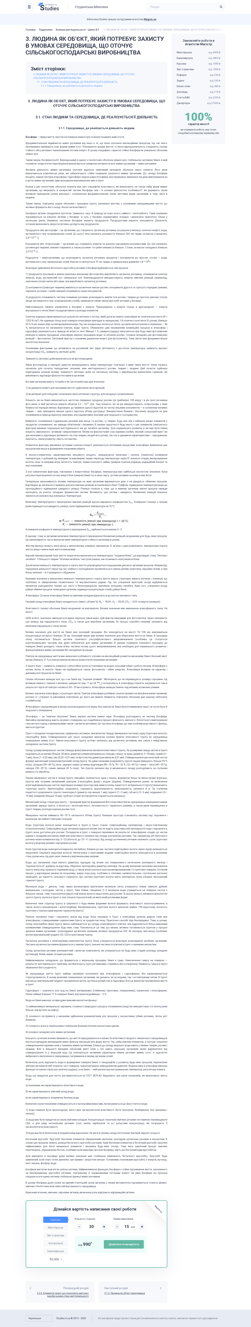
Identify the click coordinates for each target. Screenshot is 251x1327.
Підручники (45, 29)
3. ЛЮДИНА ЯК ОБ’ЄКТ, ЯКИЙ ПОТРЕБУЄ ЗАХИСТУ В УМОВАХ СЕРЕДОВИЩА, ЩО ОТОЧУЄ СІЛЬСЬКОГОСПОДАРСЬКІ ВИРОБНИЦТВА (83, 76)
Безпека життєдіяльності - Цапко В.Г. (78, 29)
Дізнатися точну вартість (124, 1244)
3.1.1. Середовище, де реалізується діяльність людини (71, 85)
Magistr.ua (150, 19)
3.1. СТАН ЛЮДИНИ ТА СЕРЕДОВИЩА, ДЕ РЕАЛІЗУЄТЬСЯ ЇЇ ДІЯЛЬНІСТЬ (77, 82)
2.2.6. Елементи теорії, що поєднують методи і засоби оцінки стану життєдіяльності (63, 1294)
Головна (31, 29)
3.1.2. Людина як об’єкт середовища (124, 1293)
